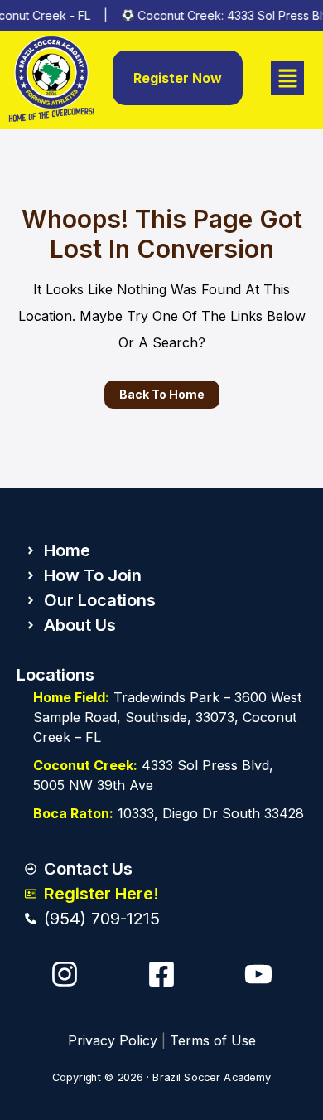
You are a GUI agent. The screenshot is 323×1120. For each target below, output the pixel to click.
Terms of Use (213, 1040)
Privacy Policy (112, 1040)
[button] (287, 78)
